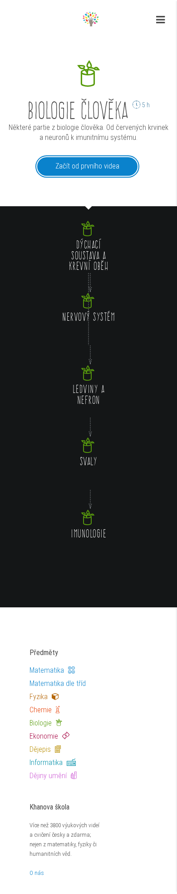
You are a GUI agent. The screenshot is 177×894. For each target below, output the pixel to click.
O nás (37, 872)
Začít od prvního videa (87, 166)
